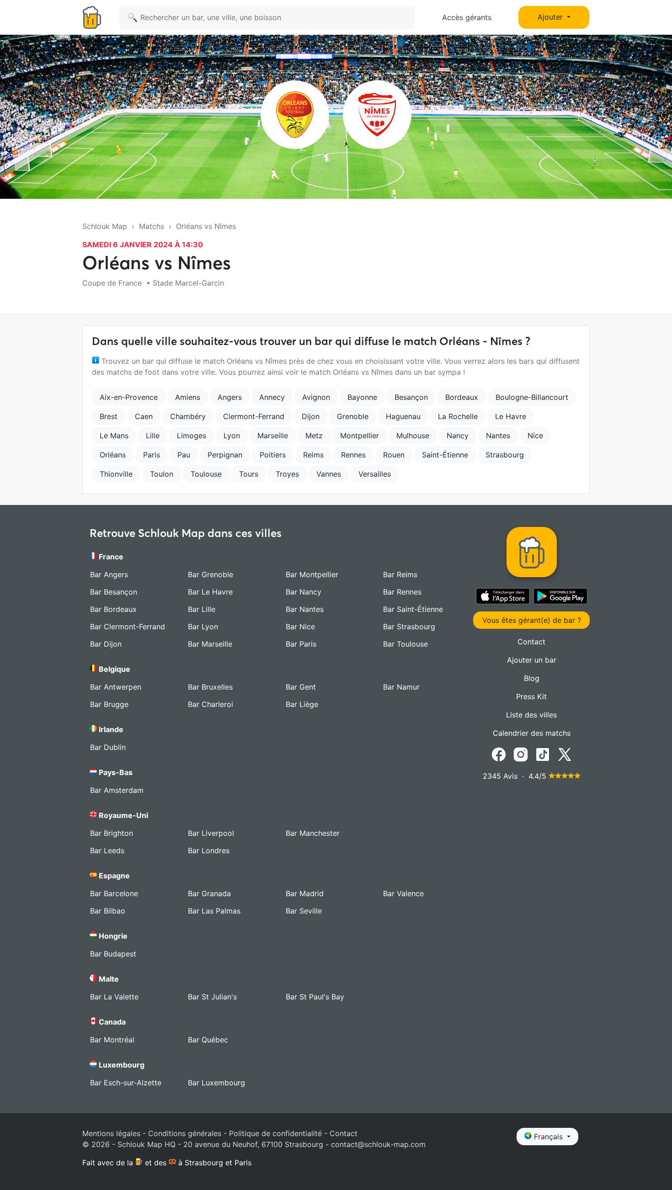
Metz (314, 435)
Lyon (232, 435)
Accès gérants (466, 17)
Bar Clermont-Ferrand (127, 626)
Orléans (113, 454)
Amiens (187, 397)
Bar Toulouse (405, 643)
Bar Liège (302, 704)
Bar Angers (109, 574)
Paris (151, 454)
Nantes (498, 435)
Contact (531, 641)
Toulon (161, 473)
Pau (183, 454)
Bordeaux (461, 397)
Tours (248, 473)
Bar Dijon (106, 643)
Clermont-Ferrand (253, 416)
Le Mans (114, 435)
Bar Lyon (203, 626)
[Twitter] (564, 753)
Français (548, 1136)
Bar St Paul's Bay (315, 996)
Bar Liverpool (211, 833)
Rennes (353, 454)
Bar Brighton (111, 833)
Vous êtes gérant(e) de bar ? (531, 620)
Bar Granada (209, 893)
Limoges (191, 435)
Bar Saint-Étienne (413, 609)
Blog (531, 678)
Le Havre (510, 416)
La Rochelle (458, 416)
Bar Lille (201, 609)
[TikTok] (542, 753)
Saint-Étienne (445, 454)
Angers (230, 397)
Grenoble (352, 416)
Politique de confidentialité (275, 1133)
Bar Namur (401, 686)
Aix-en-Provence (129, 397)
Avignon (316, 397)
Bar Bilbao (107, 910)
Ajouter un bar (531, 659)
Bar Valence (403, 893)
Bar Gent (301, 686)
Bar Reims (400, 574)
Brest (108, 416)
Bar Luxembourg (216, 1082)
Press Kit (531, 696)
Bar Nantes (305, 609)
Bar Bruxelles (210, 686)
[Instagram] (520, 753)
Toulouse (206, 473)
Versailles (374, 473)
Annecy (272, 397)
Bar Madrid (305, 893)
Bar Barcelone (114, 893)
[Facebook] (498, 753)
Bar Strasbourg (409, 626)
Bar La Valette (114, 996)
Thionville (116, 473)
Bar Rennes (402, 591)
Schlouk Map (104, 226)
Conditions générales (184, 1133)
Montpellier (359, 435)
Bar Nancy (303, 591)
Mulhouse (412, 435)
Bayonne (362, 397)
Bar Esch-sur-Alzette (125, 1082)
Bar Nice (300, 626)
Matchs (151, 226)
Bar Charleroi (210, 704)
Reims (313, 454)
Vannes (328, 473)
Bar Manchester (313, 833)
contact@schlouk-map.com (378, 1144)
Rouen (394, 454)
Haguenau (403, 416)
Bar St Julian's (212, 996)
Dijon (311, 416)
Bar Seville (304, 910)
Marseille (272, 435)
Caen (144, 416)
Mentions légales (111, 1133)
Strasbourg (504, 454)
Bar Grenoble (210, 574)
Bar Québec (208, 1039)
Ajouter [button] (551, 16)
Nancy (458, 435)
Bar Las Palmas (214, 910)
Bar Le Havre (210, 591)
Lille (153, 435)
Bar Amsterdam (117, 790)
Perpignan (225, 454)
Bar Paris (301, 643)
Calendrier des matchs (532, 733)
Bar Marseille (210, 643)
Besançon (411, 397)
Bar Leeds (107, 850)
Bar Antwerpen (115, 686)
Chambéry (188, 416)
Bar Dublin (108, 747)
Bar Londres (208, 850)
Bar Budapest (113, 953)
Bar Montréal (112, 1039)
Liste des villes (531, 714)
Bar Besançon (113, 591)
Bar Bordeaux (113, 609)
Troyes (287, 473)
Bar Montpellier (312, 574)
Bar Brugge (109, 704)
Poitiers (273, 454)
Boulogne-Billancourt (532, 397)
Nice (535, 435)
